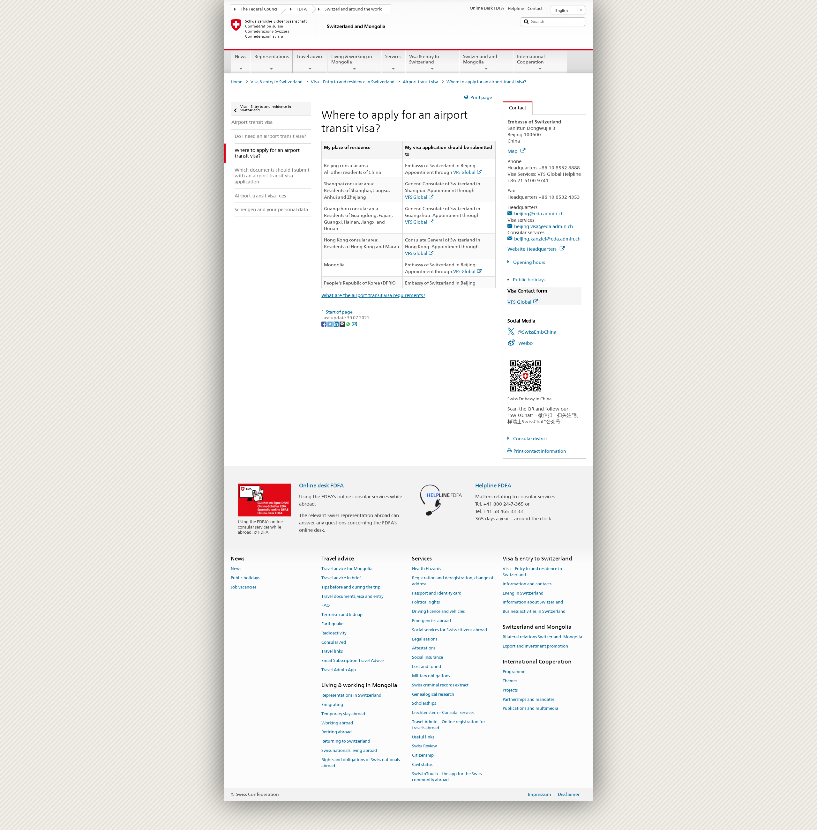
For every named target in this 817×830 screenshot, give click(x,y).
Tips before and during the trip (350, 587)
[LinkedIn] (337, 323)
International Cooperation (531, 59)
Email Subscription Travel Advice (352, 660)
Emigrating (332, 704)
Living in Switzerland (523, 593)
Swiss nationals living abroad (349, 750)
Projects (510, 690)
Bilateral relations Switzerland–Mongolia (542, 637)
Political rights (426, 602)
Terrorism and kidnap (342, 614)
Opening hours (528, 262)
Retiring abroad (336, 732)
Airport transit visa (420, 81)
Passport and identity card (436, 593)
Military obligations (431, 675)
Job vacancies (243, 587)
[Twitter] (330, 323)
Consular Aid (333, 642)
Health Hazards (426, 568)
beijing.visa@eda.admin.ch (543, 226)
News (240, 56)
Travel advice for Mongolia (346, 568)
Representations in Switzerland (351, 695)
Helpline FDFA (493, 485)
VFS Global (464, 172)
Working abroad (337, 723)
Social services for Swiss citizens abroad (449, 629)
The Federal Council (260, 9)
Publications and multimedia (530, 708)
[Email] (354, 323)
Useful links (423, 737)
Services (393, 56)
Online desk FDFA (321, 485)
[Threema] (343, 323)
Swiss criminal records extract (440, 685)
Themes (510, 680)
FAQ (325, 605)
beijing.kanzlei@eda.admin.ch (547, 239)
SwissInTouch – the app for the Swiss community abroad (447, 776)
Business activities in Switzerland (534, 611)
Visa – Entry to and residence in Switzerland (352, 81)
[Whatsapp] (349, 323)
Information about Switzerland (533, 602)
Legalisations (424, 639)
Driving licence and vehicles (438, 611)
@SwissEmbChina (536, 332)
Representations (271, 56)
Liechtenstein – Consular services (443, 712)
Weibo (525, 343)
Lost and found (426, 666)
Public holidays (529, 280)
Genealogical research (433, 694)
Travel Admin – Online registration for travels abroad (448, 724)
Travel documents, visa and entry (352, 596)
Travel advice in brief (341, 577)
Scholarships (424, 703)
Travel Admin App (338, 669)
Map (513, 151)
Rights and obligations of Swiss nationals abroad (360, 762)
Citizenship (423, 755)
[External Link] (525, 375)
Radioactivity (333, 633)
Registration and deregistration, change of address (452, 580)
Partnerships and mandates (528, 699)
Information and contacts (527, 584)
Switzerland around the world (354, 9)
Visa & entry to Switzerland (424, 59)
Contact (514, 108)
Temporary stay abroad (343, 713)
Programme (514, 671)
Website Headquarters (532, 249)
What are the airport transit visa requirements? (373, 295)
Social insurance (427, 657)
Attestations (423, 648)
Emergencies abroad (431, 620)
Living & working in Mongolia (351, 59)
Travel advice (310, 56)
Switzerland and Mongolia (480, 59)
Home (236, 81)
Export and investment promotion (535, 646)
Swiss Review (424, 746)
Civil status (422, 764)
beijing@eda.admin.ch (539, 214)
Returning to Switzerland (345, 741)
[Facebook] (324, 323)
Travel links (332, 651)
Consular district (529, 438)
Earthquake (332, 623)
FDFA (301, 9)
